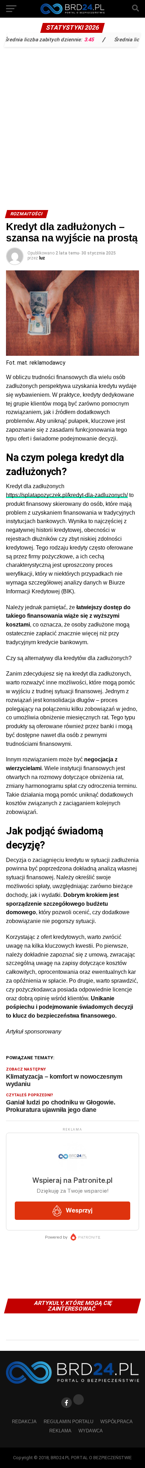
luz (42, 258)
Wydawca (90, 1430)
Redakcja (24, 1421)
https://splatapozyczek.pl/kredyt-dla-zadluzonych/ (67, 495)
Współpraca (116, 1421)
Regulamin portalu (68, 1421)
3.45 (78, 39)
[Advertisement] (72, 126)
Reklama (60, 1430)
